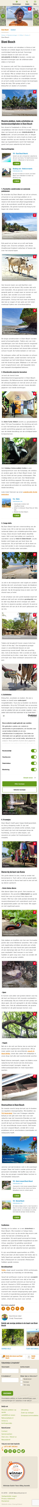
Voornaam (5, 1367)
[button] (3, 16)
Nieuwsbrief (6, 1439)
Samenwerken (7, 1434)
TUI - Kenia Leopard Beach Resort (23, 1181)
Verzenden (7, 1393)
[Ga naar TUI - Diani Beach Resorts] (6, 158)
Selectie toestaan (20, 790)
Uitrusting (24, 1410)
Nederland (27, 1379)
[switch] (34, 757)
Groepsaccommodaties (29, 1415)
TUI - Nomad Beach (18, 1201)
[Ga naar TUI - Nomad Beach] (6, 1205)
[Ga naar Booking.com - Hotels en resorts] (6, 173)
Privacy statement (8, 1498)
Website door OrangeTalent (12, 1504)
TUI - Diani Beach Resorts (20, 153)
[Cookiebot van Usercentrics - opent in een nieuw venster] (28, 716)
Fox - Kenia (16, 499)
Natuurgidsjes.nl (7, 1418)
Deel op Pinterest (34, 91)
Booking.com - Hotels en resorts (22, 168)
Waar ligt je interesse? (28, 1376)
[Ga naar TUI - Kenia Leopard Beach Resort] (6, 1185)
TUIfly (3, 1270)
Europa (26, 1382)
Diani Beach (5, 30)
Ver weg (27, 1385)
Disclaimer (5, 1501)
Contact (4, 1431)
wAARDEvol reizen (8, 1415)
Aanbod (13, 30)
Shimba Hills (6, 1348)
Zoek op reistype (27, 1412)
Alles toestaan (19, 784)
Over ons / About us (9, 1437)
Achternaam (25, 1367)
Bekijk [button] (17, 163)
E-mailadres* (6, 1376)
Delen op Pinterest (29, 9)
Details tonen (28, 778)
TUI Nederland (6, 1113)
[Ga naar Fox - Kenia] (6, 503)
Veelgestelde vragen (9, 1496)
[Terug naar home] (4, 3)
